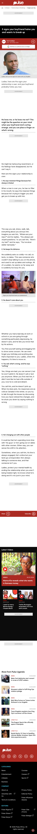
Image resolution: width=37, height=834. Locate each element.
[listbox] (18, 600)
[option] (10, 600)
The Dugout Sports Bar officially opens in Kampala (22, 723)
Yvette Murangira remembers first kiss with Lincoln (26, 606)
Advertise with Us (7, 795)
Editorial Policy (27, 794)
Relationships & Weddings (18, 8)
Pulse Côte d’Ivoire (25, 811)
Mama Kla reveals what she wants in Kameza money (18, 581)
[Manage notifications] (33, 830)
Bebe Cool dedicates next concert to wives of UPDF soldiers (22, 679)
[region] (18, 600)
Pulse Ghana (6, 813)
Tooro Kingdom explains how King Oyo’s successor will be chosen (22, 712)
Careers (24, 774)
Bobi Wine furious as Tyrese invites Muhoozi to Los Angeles (23, 701)
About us (5, 790)
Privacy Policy (27, 790)
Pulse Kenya (6, 817)
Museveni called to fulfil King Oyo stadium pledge (22, 690)
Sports (24, 778)
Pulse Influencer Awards (27, 799)
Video (5, 577)
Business (5, 782)
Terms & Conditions (8, 800)
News (13, 676)
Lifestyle (7, 8)
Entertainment (6, 774)
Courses (24, 770)
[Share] (33, 42)
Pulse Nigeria (6, 809)
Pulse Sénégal (26, 816)
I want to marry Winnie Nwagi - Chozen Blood (8, 606)
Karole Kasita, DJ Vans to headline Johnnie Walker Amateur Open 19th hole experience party (23, 735)
